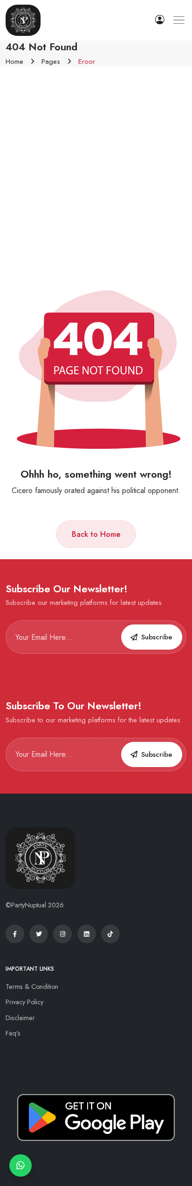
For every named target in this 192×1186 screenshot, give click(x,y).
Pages (50, 61)
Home (14, 61)
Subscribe (156, 637)
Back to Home (96, 534)
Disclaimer (20, 1017)
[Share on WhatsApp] (20, 1165)
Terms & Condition (32, 986)
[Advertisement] (96, 167)
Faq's (13, 1033)
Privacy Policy (24, 1002)
